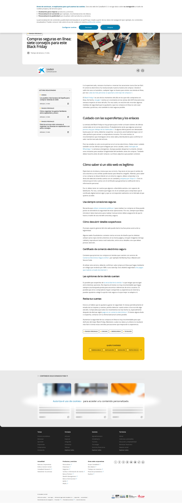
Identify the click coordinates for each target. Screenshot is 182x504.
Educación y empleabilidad (128, 442)
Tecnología (95, 444)
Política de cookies (42, 497)
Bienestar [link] (41, 439)
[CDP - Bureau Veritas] (141, 497)
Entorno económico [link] (44, 436)
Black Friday (89, 98)
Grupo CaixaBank (94, 464)
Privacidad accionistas (69, 499)
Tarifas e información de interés (74, 472)
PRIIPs (65, 483)
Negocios (66, 469)
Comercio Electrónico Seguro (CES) (96, 258)
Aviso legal (50, 497)
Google (98, 100)
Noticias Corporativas (44, 464)
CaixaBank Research (45, 469)
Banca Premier (68, 474)
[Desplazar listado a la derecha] (141, 350)
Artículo (67, 436)
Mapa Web (76, 497)
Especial (67, 439)
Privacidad (58, 499)
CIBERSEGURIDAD (116, 331)
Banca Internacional (70, 479)
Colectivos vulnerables (126, 439)
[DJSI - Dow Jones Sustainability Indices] (133, 497)
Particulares (67, 464)
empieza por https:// (129, 178)
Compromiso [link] (42, 447)
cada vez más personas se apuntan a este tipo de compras (110, 93)
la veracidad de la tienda (113, 283)
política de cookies (94, 22)
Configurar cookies (69, 27)
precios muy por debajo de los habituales (98, 129)
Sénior (121, 436)
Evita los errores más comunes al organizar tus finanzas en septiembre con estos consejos (55, 126)
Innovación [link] (41, 450)
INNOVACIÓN (121, 350)
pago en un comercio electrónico (114, 312)
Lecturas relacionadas (47, 90)
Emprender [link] (41, 444)
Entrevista (68, 444)
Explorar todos (69, 450)
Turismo (94, 442)
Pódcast (67, 447)
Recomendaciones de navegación (45, 499)
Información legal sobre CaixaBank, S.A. (64, 497)
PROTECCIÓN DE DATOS (135, 350)
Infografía (68, 442)
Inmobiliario (96, 439)
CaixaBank (50, 69)
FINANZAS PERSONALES (35, 33)
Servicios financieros (98, 447)
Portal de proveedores (96, 472)
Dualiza (91, 474)
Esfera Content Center (45, 467)
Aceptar (110, 27)
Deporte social (123, 447)
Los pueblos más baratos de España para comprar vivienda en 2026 (55, 99)
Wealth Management (70, 476)
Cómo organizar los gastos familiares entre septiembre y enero (53, 112)
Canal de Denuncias (80, 499)
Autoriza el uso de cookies (67, 401)
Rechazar (88, 27)
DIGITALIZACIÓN (109, 350)
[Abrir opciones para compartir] (138, 70)
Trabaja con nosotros (95, 469)
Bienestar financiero (125, 444)
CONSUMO (104, 331)
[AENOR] (117, 497)
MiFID (65, 481)
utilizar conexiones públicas (103, 208)
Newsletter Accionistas (45, 472)
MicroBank (92, 467)
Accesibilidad (84, 497)
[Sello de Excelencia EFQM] (127, 497)
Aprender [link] (41, 442)
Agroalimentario (97, 436)
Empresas (67, 467)
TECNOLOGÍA (128, 331)
